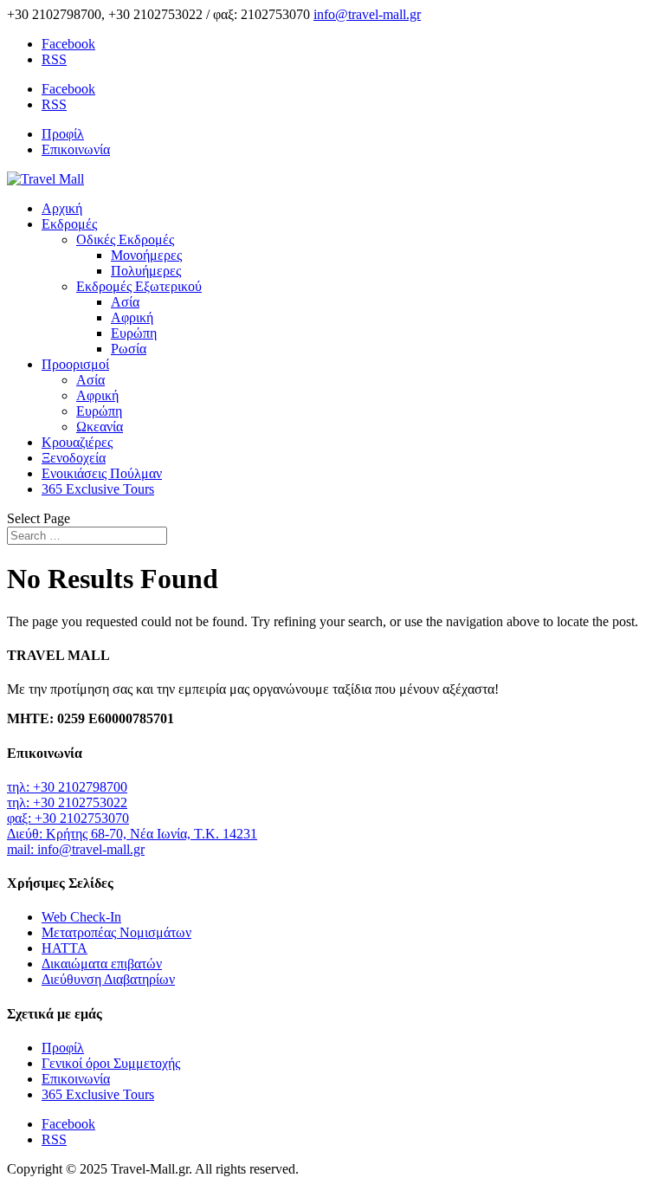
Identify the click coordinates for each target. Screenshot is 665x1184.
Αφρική (132, 317)
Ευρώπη (134, 333)
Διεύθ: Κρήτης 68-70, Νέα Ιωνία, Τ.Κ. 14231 (132, 833)
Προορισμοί (75, 364)
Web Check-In (81, 916)
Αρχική (62, 208)
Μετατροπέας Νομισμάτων (116, 932)
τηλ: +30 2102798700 (67, 787)
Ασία (125, 301)
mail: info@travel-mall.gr (76, 849)
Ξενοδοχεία (74, 457)
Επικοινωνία (76, 149)
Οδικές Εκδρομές (125, 239)
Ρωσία (128, 348)
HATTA (64, 948)
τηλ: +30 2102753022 (67, 802)
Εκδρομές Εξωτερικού (139, 286)
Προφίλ (63, 133)
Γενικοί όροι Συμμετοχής (111, 1063)
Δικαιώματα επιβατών (102, 963)
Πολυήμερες (146, 270)
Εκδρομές (69, 224)
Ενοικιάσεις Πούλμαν (102, 473)
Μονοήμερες (146, 255)
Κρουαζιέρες (77, 442)
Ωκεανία (99, 426)
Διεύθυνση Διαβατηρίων (108, 979)
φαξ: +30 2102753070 (68, 818)
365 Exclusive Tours (98, 489)
